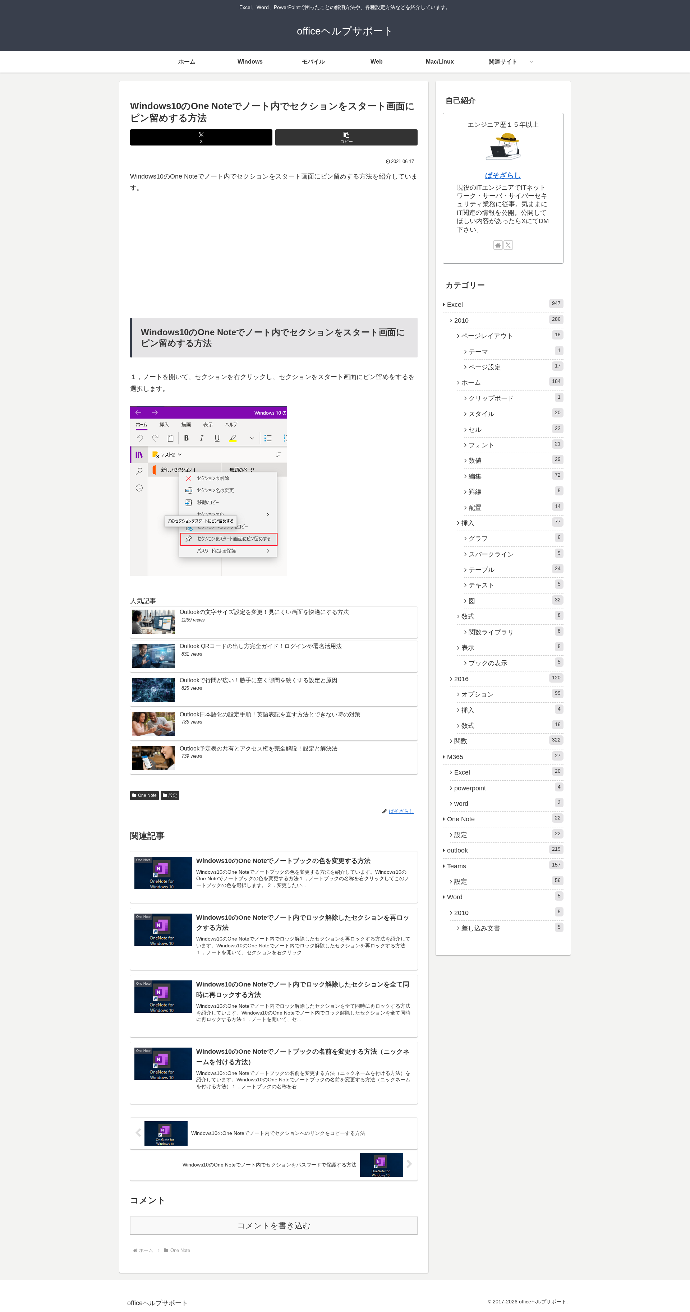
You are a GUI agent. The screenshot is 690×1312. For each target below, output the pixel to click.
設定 (173, 795)
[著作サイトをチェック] (498, 245)
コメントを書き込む (274, 1225)
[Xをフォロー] (508, 245)
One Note (147, 795)
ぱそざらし (503, 175)
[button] (346, 137)
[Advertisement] (274, 255)
